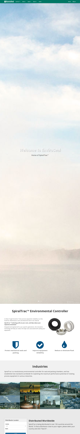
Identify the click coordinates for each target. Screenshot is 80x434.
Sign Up (69, 1)
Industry (23, 1)
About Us (34, 1)
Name (6, 428)
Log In (75, 1)
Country (7, 424)
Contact (40, 1)
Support (29, 1)
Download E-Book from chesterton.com (15, 149)
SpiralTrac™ (18, 1)
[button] (6, 152)
